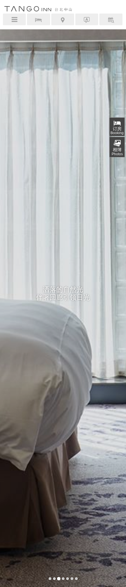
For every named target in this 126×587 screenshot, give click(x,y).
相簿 (117, 151)
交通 (62, 20)
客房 (38, 20)
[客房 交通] (63, 19)
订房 (117, 130)
